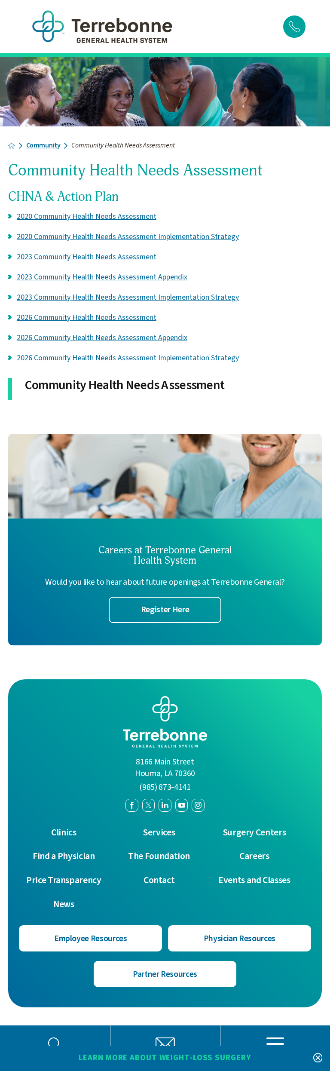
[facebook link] (131, 805)
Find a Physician (64, 856)
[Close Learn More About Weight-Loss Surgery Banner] (318, 1058)
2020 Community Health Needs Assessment (86, 216)
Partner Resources (165, 974)
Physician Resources (239, 939)
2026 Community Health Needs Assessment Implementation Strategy (128, 358)
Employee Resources (90, 939)
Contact (159, 880)
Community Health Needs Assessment (125, 385)
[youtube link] (181, 805)
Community (43, 145)
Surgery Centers (254, 832)
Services (159, 832)
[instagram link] (198, 805)
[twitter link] (148, 805)
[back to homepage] (11, 145)
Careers (254, 856)
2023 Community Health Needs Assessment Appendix (102, 277)
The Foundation (159, 856)
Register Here (165, 610)
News (63, 904)
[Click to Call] (294, 26)
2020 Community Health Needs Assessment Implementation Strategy (128, 236)
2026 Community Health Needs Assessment (86, 317)
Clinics (63, 832)
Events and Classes (254, 880)
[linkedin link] (165, 805)
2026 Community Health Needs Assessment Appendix (102, 337)
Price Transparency (63, 880)
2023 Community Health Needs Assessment (86, 257)
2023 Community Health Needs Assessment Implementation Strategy (128, 297)
